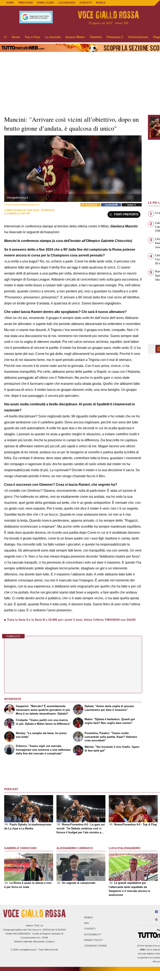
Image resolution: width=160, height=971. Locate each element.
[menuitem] (5, 37)
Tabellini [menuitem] (96, 37)
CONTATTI (86, 2)
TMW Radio (25, 2)
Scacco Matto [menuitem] (75, 37)
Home (10, 2)
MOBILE (101, 2)
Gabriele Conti (17, 213)
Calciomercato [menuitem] (138, 37)
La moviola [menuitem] (53, 37)
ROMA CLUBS (45, 2)
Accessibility (92, 934)
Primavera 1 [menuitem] (115, 37)
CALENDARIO (66, 2)
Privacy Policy (93, 940)
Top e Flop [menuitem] (32, 37)
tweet (130, 205)
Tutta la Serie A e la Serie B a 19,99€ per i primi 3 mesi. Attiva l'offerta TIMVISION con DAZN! (71, 619)
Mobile (88, 917)
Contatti (89, 929)
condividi (110, 205)
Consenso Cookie (95, 946)
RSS (86, 923)
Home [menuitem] (16, 37)
